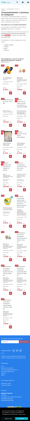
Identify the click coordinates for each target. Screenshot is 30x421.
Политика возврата (6, 385)
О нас (2, 366)
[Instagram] (17, 350)
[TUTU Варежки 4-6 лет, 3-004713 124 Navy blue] (8, 71)
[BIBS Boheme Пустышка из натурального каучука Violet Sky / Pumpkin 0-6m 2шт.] (22, 71)
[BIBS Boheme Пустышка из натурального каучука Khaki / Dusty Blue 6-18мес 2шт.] (8, 237)
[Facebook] (13, 350)
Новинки (6, 46)
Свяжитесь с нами (6, 383)
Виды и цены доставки (7, 368)
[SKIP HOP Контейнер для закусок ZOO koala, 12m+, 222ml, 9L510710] (22, 167)
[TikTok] (20, 350)
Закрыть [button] (26, 408)
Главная (3, 9)
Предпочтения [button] (8, 418)
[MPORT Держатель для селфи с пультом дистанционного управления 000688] (22, 104)
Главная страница (8, 45)
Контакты (6, 50)
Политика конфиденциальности (9, 369)
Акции (5, 48)
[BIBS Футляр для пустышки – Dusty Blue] (8, 104)
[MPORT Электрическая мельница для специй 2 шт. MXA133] (8, 167)
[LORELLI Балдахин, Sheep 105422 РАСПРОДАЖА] (8, 136)
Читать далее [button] (22, 414)
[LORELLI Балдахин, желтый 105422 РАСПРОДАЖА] (22, 136)
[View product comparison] (23, 2)
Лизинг (3, 375)
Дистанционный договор (8, 371)
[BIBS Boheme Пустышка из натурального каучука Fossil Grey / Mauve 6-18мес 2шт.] (8, 271)
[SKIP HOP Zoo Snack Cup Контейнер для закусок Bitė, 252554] (8, 201)
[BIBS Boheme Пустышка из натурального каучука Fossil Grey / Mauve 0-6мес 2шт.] (22, 237)
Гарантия (3, 373)
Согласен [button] (21, 418)
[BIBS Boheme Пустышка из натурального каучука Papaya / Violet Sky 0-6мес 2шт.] (8, 304)
